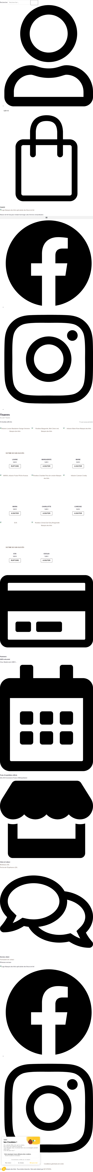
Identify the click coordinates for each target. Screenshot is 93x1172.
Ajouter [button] (46, 466)
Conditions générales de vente (54, 1164)
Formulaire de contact (7, 959)
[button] (46, 217)
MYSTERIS (47, 1169)
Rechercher (4, 2)
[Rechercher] (34, 2)
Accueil (2, 418)
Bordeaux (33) (4, 864)
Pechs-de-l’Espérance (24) (8, 867)
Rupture (15, 466)
